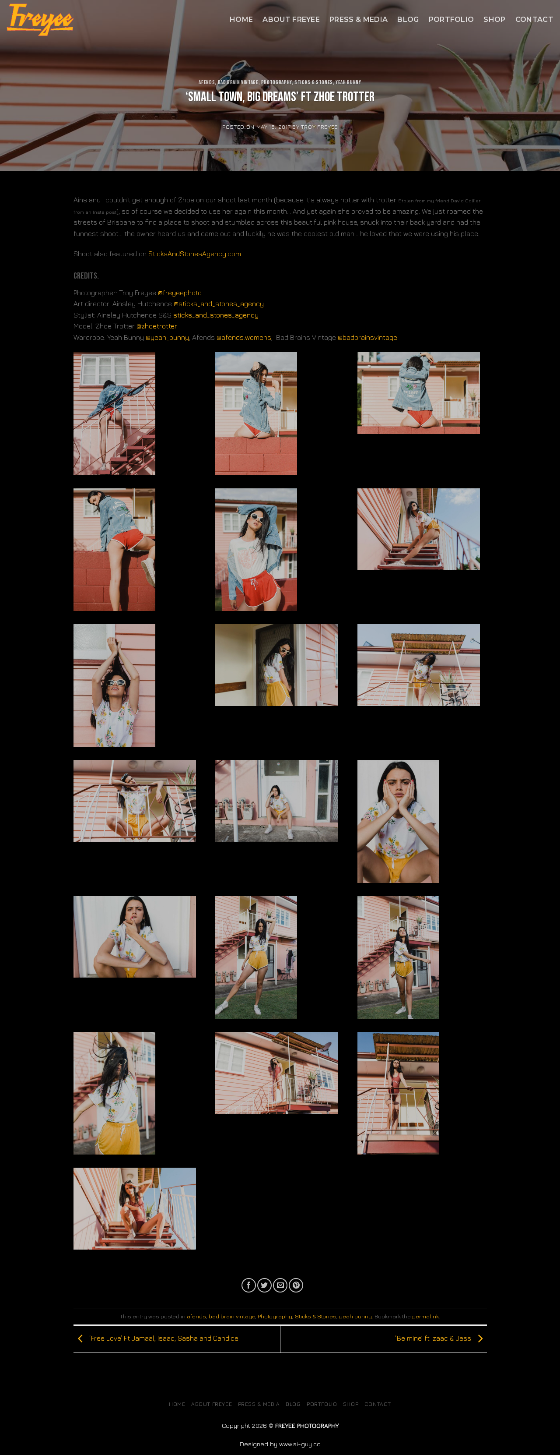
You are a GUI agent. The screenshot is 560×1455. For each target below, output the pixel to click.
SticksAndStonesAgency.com (194, 254)
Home (241, 19)
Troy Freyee (319, 127)
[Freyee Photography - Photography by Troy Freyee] (101, 19)
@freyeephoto (180, 293)
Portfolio (451, 19)
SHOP (494, 19)
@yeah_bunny (167, 337)
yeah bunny (348, 82)
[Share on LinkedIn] (312, 1285)
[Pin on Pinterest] (296, 1285)
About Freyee (291, 19)
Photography (276, 82)
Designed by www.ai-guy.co (280, 1444)
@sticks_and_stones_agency (219, 303)
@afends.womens (244, 337)
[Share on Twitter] (264, 1285)
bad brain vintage (238, 82)
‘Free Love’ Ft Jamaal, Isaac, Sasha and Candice (163, 1338)
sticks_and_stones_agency (216, 315)
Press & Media (358, 19)
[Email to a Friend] (280, 1285)
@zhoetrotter (156, 326)
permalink (425, 1316)
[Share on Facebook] (249, 1285)
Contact (534, 19)
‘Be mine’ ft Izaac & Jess (434, 1338)
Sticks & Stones (313, 82)
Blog (408, 19)
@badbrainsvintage (367, 337)
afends (207, 82)
